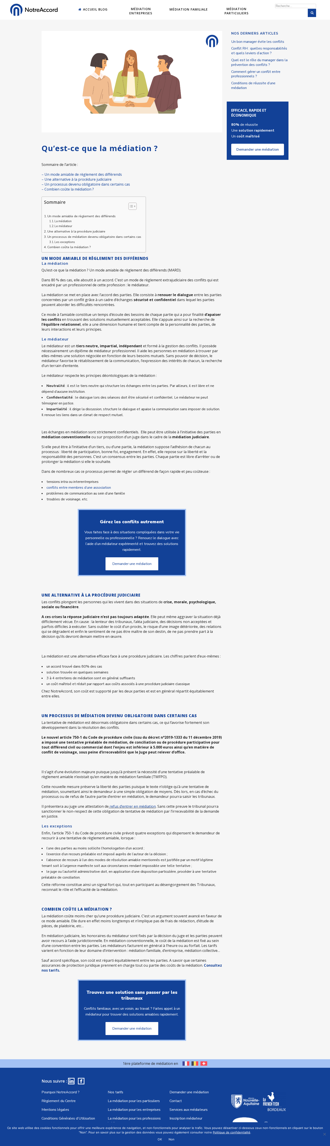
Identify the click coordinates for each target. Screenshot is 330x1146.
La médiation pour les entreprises (134, 1109)
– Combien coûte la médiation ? (68, 189)
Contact (175, 1100)
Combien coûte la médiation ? (69, 247)
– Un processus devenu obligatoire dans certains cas (86, 184)
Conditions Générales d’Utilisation (68, 1118)
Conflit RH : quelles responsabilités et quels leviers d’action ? (259, 51)
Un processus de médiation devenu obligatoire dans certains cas (94, 236)
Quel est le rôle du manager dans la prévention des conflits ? (259, 62)
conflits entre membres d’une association (78, 487)
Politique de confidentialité (231, 1132)
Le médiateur (63, 226)
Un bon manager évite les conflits (257, 41)
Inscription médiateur (185, 1118)
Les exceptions (65, 242)
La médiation (63, 221)
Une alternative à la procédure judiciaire (76, 231)
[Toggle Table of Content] (130, 206)
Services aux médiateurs (188, 1109)
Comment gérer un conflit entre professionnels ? (255, 74)
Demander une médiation (132, 563)
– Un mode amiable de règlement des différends (82, 174)
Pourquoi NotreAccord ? (60, 1092)
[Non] (324, 1134)
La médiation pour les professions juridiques (134, 1121)
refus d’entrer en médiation (133, 806)
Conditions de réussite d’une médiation (253, 85)
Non (172, 1139)
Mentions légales (55, 1109)
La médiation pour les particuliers (134, 1100)
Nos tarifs (115, 1092)
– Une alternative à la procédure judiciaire (77, 179)
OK (160, 1139)
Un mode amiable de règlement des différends (81, 216)
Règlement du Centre (59, 1100)
